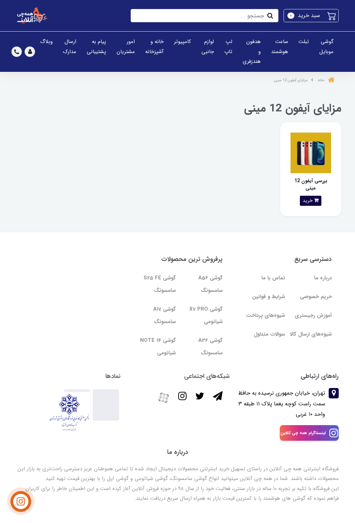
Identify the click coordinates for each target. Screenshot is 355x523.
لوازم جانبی (207, 46)
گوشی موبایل (326, 46)
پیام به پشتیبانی (96, 46)
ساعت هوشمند (279, 46)
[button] (311, 15)
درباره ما (323, 278)
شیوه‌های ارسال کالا (311, 334)
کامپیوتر (182, 41)
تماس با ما (273, 278)
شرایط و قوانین (268, 297)
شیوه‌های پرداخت (265, 315)
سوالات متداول (269, 334)
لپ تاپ (228, 46)
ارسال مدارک (69, 46)
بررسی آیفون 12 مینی (310, 184)
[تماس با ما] (20, 501)
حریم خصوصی (316, 297)
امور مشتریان (125, 46)
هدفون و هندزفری (252, 51)
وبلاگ (46, 41)
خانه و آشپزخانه (154, 46)
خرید (308, 200)
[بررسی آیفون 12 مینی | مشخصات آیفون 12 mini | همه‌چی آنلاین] (311, 152)
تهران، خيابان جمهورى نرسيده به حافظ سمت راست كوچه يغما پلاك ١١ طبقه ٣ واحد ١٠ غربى (281, 404)
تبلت (303, 41)
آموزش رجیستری (313, 315)
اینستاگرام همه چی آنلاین (303, 433)
